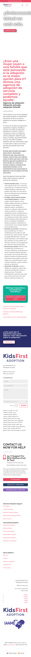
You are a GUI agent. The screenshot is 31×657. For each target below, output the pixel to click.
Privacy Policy (7, 567)
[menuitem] (11, 653)
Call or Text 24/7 (7, 518)
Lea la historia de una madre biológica (15, 317)
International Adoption (15, 490)
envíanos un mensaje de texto (15, 298)
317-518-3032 (11, 644)
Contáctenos (10, 30)
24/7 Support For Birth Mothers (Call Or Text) (16, 458)
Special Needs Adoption (9, 534)
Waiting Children (7, 528)
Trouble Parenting (8, 509)
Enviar (23, 405)
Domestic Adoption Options (10, 512)
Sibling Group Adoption (9, 537)
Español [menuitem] (22, 653)
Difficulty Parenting (15, 484)
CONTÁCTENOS (9, 342)
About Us (5, 555)
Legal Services (7, 564)
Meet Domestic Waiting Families (11, 515)
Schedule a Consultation (9, 541)
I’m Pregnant (6, 506)
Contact (5, 558)
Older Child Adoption (9, 531)
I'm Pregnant (16, 479)
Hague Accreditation (8, 561)
